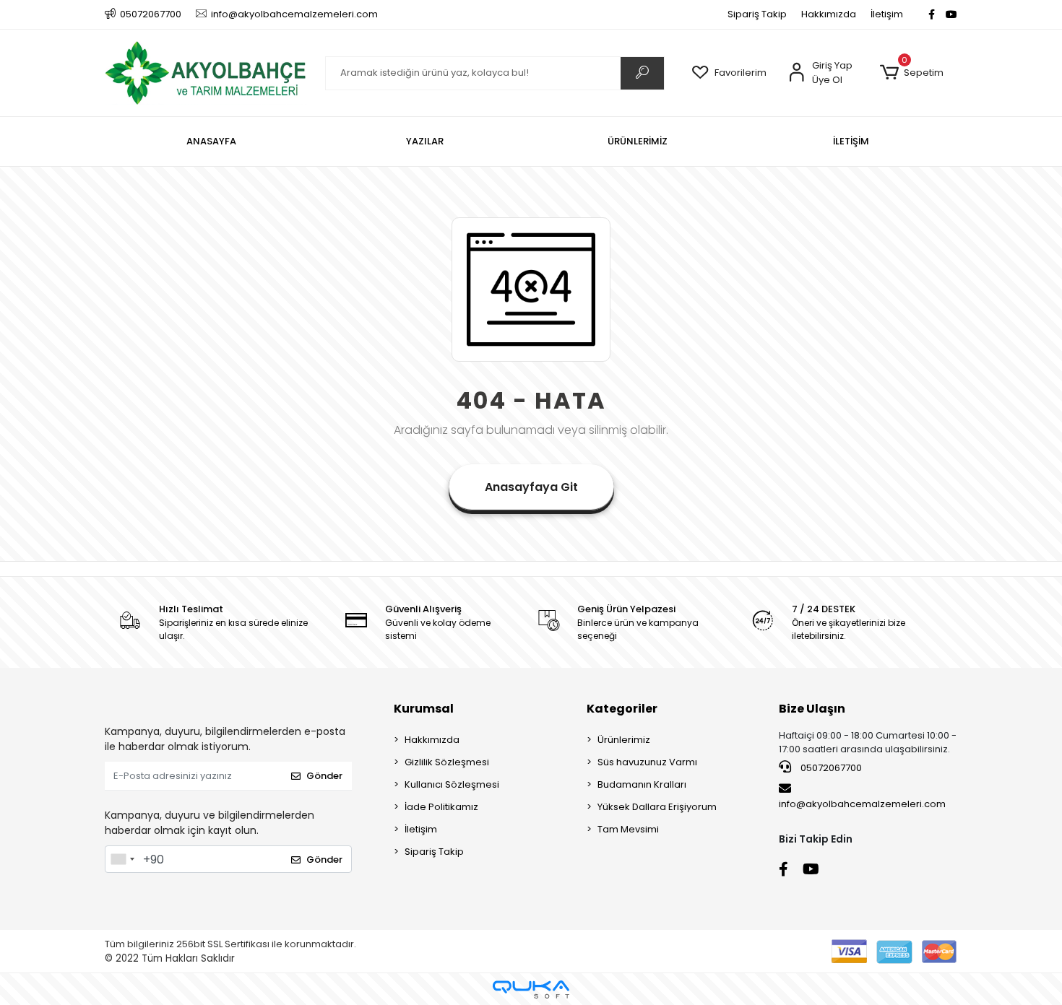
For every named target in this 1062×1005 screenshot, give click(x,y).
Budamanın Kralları (641, 784)
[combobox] (122, 859)
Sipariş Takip (757, 14)
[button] (911, 73)
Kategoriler (622, 708)
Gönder (324, 776)
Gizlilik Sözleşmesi (447, 762)
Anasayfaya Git (531, 487)
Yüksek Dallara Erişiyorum (657, 807)
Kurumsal (424, 708)
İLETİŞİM (851, 141)
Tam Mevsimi (628, 829)
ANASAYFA (211, 141)
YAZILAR (425, 141)
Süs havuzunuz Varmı (647, 762)
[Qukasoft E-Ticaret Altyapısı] (531, 989)
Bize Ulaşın (812, 708)
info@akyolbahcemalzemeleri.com (862, 804)
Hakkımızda (828, 14)
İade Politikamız (441, 807)
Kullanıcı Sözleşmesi (452, 784)
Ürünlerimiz (623, 740)
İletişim (887, 14)
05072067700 (830, 768)
